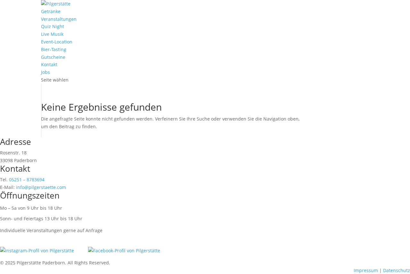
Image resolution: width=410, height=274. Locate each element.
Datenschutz (396, 270)
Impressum (366, 270)
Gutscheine (53, 57)
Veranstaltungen (59, 19)
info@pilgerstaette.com (41, 187)
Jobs (45, 72)
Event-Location (56, 42)
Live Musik (52, 34)
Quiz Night (52, 26)
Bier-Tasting (53, 49)
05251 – (27, 179)
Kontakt (49, 64)
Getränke (51, 11)
